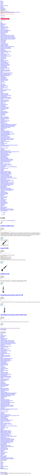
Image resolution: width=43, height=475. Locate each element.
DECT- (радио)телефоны (4, 107)
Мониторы (2, 144)
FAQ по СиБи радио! (4, 5)
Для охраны (2, 28)
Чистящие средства (3, 143)
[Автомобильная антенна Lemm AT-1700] (3, 292)
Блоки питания (3, 165)
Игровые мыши (3, 178)
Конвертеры (2, 149)
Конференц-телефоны (4, 108)
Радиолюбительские (4, 26)
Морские (2, 59)
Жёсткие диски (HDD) (4, 158)
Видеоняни (2, 167)
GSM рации (2, 33)
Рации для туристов (4, 29)
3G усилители (2, 41)
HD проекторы (3, 50)
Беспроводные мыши (4, 181)
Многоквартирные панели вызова (6, 208)
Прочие (1, 91)
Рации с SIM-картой (4, 32)
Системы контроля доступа (5, 185)
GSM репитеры (3, 40)
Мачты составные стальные (5, 73)
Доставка (2, 1)
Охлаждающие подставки (5, 137)
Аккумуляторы (3, 84)
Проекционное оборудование (5, 48)
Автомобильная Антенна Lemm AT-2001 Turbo (13, 314)
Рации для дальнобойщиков (5, 30)
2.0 (0, 146)
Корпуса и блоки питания (5, 161)
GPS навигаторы (3, 77)
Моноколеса (2, 205)
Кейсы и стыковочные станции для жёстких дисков (9, 151)
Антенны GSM (3, 56)
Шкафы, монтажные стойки (5, 171)
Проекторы (2, 49)
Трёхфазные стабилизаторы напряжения (7, 126)
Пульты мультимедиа (4, 153)
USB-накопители (3, 156)
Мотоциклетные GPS (4, 80)
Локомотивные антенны (4, 65)
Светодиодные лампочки (4, 130)
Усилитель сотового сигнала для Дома (7, 36)
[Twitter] (2, 238)
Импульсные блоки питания (5, 89)
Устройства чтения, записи (5, 150)
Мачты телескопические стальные (6, 72)
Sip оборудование (3, 111)
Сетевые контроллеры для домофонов (7, 209)
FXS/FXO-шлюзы (3, 113)
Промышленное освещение (5, 134)
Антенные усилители (4, 44)
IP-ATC (1, 110)
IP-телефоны (2, 105)
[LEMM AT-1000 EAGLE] (1, 223)
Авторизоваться (3, 9)
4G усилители (2, 42)
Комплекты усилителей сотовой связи (7, 46)
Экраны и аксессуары (4, 52)
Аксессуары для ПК (4, 147)
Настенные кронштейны (4, 175)
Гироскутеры (2, 204)
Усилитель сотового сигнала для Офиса (7, 37)
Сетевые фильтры (3, 128)
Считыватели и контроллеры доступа (7, 189)
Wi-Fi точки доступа (4, 196)
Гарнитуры (2, 86)
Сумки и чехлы (3, 140)
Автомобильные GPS (4, 79)
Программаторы (3, 90)
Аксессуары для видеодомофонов (6, 190)
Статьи (1, 4)
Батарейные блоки (3, 121)
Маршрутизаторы (3, 197)
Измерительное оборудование (5, 95)
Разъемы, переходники (4, 100)
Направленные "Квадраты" (5, 64)
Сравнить (2, 237)
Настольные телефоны (4, 112)
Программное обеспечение (5, 154)
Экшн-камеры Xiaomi (4, 168)
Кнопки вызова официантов (5, 97)
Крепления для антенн (4, 60)
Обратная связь (2, 17)
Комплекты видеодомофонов (5, 188)
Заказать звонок (3, 329)
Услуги (1, 3)
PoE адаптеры (2, 200)
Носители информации (4, 155)
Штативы (2, 169)
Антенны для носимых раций (5, 55)
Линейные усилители (4, 45)
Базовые (1, 25)
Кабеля (1, 92)
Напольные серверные (4, 116)
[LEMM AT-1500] (4, 271)
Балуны (1, 102)
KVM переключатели (4, 192)
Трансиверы (2, 194)
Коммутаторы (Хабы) (4, 193)
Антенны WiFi (3, 57)
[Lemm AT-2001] (4, 245)
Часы (1, 83)
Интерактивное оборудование (5, 51)
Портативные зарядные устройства (6, 183)
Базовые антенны (3, 54)
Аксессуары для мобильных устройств (7, 182)
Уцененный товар (3, 96)
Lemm (4, 214)
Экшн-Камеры (3, 101)
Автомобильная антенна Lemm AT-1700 (11, 295)
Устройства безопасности (4, 141)
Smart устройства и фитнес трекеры (6, 184)
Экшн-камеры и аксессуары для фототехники (8, 166)
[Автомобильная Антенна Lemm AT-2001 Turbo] (4, 312)
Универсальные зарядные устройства (7, 138)
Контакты (2, 7)
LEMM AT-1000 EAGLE (7, 225)
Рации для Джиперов (4, 31)
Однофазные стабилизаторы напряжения (7, 125)
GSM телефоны (3, 103)
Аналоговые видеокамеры (5, 69)
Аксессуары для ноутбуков (5, 136)
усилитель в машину (4, 43)
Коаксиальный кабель (4, 93)
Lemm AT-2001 (4, 248)
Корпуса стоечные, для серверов (6, 164)
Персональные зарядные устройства (6, 139)
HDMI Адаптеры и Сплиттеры (5, 152)
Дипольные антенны (4, 63)
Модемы (1, 195)
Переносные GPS (3, 78)
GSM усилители (3, 34)
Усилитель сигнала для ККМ (5, 47)
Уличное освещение (4, 135)
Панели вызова (3, 207)
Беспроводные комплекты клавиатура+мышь (8, 177)
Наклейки (2, 142)
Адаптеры (2, 148)
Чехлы (1, 88)
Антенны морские (3, 66)
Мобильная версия (3, 472)
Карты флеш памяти (4, 157)
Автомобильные (3, 23)
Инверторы (2, 122)
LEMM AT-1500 (4, 273)
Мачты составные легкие (4, 75)
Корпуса (1, 162)
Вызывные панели (3, 187)
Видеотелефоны (3, 106)
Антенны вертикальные (4, 62)
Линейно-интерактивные (4, 120)
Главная (4, 212)
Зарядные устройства (4, 87)
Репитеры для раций (4, 104)
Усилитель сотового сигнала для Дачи (7, 35)
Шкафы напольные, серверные (5, 172)
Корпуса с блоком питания (5, 163)
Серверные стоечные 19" (4, 118)
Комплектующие (3, 61)
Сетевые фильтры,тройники (5, 127)
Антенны (2, 198)
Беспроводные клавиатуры (5, 179)
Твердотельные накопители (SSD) (6, 159)
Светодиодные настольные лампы (6, 131)
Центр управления (3, 210)
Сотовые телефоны (3, 123)
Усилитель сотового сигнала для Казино (7, 38)
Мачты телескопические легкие (6, 74)
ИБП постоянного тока (4, 117)
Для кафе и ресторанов (4, 27)
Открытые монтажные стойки (5, 174)
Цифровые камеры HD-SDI (5, 70)
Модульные (2, 119)
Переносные (2, 24)
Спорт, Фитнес (3, 82)
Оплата (1, 2)
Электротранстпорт (3, 203)
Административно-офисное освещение (7, 133)
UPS (1, 115)
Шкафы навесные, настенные (5, 173)
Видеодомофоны (3, 186)
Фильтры (2, 170)
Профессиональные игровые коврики (7, 180)
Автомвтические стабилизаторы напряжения (8, 124)
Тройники (2, 129)
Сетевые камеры (3, 199)
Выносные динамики (4, 85)
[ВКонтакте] (1, 238)
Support (1, 6)
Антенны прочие (3, 58)
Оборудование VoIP (3, 202)
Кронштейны (2, 76)
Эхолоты (2, 81)
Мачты (1, 71)
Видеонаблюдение (3, 67)
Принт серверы (3, 201)
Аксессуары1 (2, 109)
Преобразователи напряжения (5, 98)
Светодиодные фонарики (4, 132)
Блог (1, 0)
